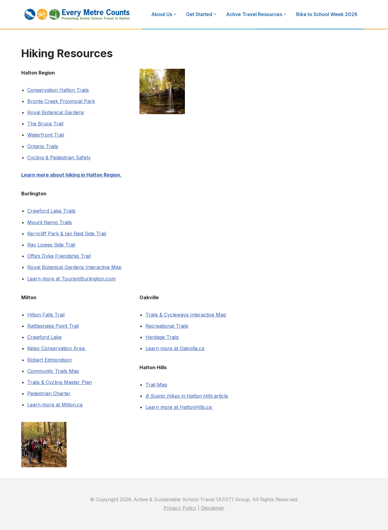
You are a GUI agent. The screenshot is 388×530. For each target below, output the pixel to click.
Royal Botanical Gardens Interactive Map (74, 267)
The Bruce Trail (45, 124)
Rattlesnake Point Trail (53, 326)
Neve (11, 522)
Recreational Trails (167, 326)
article (187, 396)
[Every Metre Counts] (77, 14)
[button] (175, 14)
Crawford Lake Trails (51, 211)
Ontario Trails (42, 146)
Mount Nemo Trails (49, 222)
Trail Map (156, 385)
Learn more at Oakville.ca (175, 348)
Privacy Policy (180, 508)
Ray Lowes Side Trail (51, 245)
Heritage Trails (162, 337)
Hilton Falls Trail (46, 315)
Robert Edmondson (49, 360)
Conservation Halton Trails (58, 90)
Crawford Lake (44, 337)
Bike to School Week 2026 (326, 14)
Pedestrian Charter (49, 393)
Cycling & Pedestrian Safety (59, 157)
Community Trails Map (53, 371)
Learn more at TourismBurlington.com (71, 279)
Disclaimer (213, 508)
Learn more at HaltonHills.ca (179, 407)
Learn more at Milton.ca (54, 405)
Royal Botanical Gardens (55, 112)
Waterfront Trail (45, 135)
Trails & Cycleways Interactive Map (186, 315)
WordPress (63, 522)
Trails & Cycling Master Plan (59, 382)
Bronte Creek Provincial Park (61, 101)
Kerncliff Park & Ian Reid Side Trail (66, 233)
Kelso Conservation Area (56, 348)
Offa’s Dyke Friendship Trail (59, 256)
